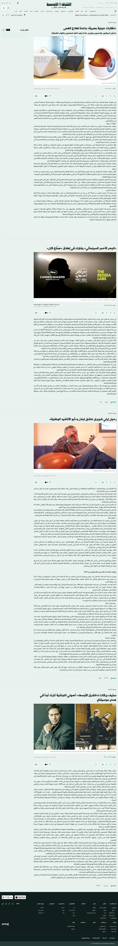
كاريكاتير (94, 910)
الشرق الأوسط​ (92, 11)
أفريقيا (104, 915)
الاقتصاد (77, 11)
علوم (63, 910)
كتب (74, 907)
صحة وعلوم (63, 11)
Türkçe (106, 3)
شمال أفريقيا (112, 913)
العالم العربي (114, 907)
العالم (86, 11)
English (111, 3)
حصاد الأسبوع (103, 926)
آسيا (105, 913)
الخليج (113, 910)
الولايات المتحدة (103, 907)
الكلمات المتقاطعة (71, 926)
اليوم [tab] (8, 29)
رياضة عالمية (113, 931)
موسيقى (105, 886)
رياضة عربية (113, 929)
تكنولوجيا (57, 11)
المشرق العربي (112, 915)
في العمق (36, 11)
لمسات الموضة (41, 913)
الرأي (82, 11)
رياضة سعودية (113, 926)
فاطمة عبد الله (108, 757)
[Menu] (115, 11)
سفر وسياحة (41, 910)
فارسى (99, 3)
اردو (103, 3)
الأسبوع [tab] (4, 29)
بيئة (63, 913)
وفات (99, 678)
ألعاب (20, 11)
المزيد (16, 11)
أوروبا (105, 910)
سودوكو (73, 929)
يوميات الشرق (112, 22)
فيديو (31, 11)
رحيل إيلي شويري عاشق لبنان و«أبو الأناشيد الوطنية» (82, 419)
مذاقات (42, 907)
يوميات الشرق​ (49, 11)
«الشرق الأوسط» (108, 305)
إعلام (74, 915)
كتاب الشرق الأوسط (91, 913)
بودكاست (26, 11)
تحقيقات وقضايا (102, 929)
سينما (106, 402)
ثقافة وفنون (70, 11)
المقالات (94, 907)
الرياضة (42, 11)
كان (101, 402)
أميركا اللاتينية (103, 918)
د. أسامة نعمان (108, 88)
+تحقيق (104, 931)
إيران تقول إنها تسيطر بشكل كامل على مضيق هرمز (94, 15)
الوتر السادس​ (72, 910)
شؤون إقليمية (113, 918)
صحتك (63, 907)
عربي (115, 3)
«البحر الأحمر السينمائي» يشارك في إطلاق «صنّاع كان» (81, 248)
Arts (106, 678)
